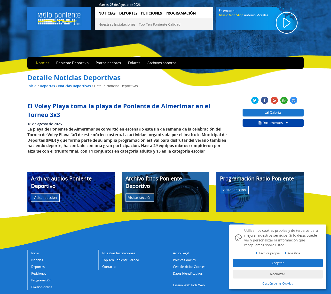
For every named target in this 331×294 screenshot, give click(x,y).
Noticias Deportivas (74, 86)
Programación (41, 280)
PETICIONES (151, 13)
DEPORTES (128, 13)
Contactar (109, 266)
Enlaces (134, 62)
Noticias (42, 62)
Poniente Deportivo (72, 62)
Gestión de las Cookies (189, 266)
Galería (274, 112)
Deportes (47, 86)
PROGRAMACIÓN (181, 13)
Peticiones (38, 273)
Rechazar (277, 274)
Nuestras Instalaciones (116, 24)
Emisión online (41, 287)
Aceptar (277, 263)
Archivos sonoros (161, 62)
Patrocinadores (108, 62)
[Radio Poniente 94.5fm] (59, 17)
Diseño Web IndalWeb (189, 285)
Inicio (32, 86)
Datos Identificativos (188, 273)
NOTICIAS (107, 13)
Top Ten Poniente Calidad (160, 24)
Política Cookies (184, 260)
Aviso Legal (181, 253)
